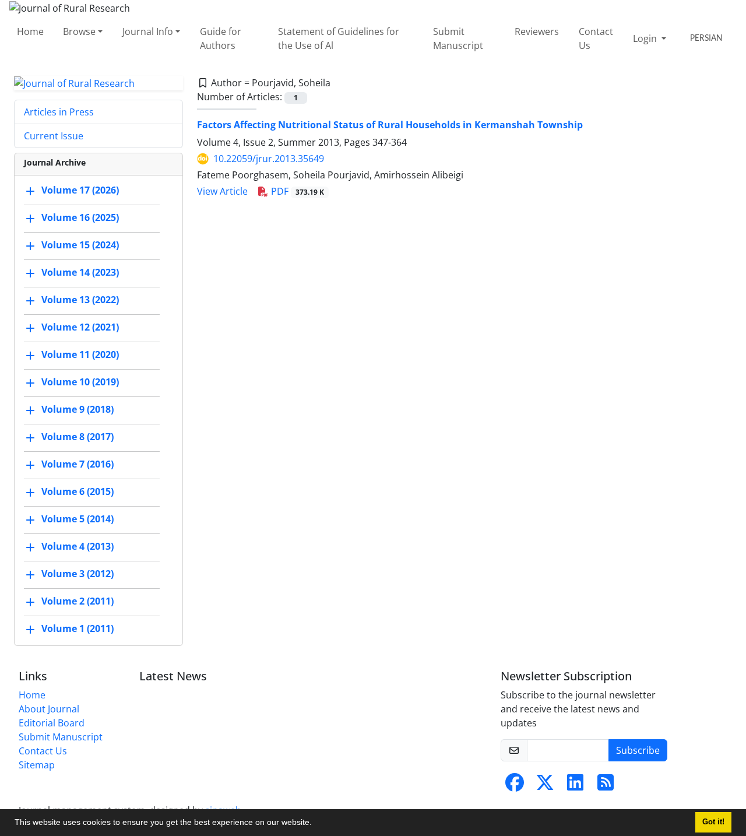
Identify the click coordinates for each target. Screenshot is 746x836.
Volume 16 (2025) (80, 218)
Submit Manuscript (458, 38)
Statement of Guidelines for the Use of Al (338, 38)
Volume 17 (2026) (80, 190)
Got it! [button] (713, 822)
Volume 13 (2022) (80, 300)
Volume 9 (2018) (77, 409)
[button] (316, 824)
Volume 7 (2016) (77, 464)
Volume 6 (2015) (77, 492)
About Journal (49, 708)
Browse (79, 31)
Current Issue (53, 135)
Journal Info (147, 31)
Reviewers (537, 31)
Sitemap (37, 764)
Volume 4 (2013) (77, 546)
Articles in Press (59, 112)
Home (30, 31)
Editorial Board (52, 722)
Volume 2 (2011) (77, 601)
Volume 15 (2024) (80, 245)
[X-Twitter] (545, 785)
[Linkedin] (575, 785)
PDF (296, 191)
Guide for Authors (220, 38)
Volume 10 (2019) (80, 382)
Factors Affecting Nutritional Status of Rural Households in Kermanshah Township (390, 124)
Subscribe (638, 750)
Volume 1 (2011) (77, 629)
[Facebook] (515, 785)
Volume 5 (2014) (77, 519)
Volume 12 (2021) (80, 327)
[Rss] (606, 785)
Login (646, 38)
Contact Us (596, 38)
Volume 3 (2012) (77, 574)
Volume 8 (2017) (77, 437)
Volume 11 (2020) (80, 355)
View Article (222, 191)
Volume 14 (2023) (80, 272)
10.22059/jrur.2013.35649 (268, 158)
